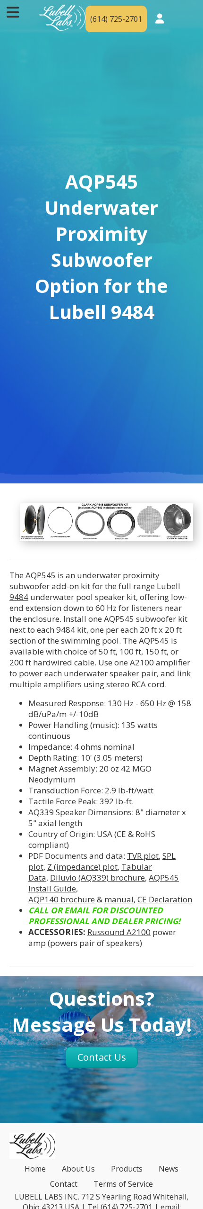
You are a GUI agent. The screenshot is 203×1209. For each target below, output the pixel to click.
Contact (63, 1184)
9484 (18, 596)
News (168, 1169)
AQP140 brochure (61, 899)
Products (127, 1169)
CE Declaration (164, 899)
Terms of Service (123, 1184)
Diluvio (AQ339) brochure (97, 877)
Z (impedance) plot (82, 866)
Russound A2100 (119, 932)
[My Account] (159, 19)
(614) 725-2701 (116, 19)
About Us (78, 1169)
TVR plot (143, 855)
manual (119, 899)
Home (35, 1169)
